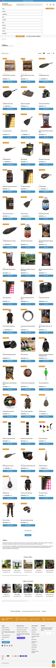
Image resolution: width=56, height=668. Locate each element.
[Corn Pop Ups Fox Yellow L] (28, 176)
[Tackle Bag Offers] (49, 564)
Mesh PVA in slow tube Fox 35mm (27, 438)
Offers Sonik (39, 594)
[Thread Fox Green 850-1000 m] (46, 93)
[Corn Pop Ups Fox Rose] (10, 287)
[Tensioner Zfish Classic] (46, 428)
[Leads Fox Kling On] (28, 121)
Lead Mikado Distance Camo (44, 75)
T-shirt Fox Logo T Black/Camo (26, 492)
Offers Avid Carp (50, 594)
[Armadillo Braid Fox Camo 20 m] (10, 401)
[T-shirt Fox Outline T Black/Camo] (10, 316)
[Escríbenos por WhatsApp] (53, 661)
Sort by (3, 53)
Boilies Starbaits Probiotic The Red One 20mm (46, 131)
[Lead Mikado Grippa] (46, 176)
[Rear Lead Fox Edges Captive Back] (28, 510)
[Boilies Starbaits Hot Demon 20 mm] (10, 259)
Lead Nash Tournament (43, 465)
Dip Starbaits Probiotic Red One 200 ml (10, 186)
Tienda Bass (34, 627)
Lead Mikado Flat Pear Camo (8, 103)
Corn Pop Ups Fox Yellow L (25, 186)
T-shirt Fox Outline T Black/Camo (9, 326)
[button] (53, 4)
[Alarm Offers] (17, 564)
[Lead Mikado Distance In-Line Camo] (10, 231)
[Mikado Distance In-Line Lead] (10, 456)
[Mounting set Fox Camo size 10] (46, 149)
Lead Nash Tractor (6, 492)
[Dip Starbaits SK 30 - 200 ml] (46, 203)
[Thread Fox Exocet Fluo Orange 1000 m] (28, 373)
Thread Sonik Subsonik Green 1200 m (9, 354)
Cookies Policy (34, 647)
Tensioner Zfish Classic (43, 438)
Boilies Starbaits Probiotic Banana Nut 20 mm (10, 383)
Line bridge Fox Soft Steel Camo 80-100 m (28, 327)
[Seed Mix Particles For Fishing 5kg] (10, 65)
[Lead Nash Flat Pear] (46, 401)
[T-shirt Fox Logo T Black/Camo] (28, 483)
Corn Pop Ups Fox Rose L (43, 492)
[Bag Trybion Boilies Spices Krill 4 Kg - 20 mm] (28, 287)
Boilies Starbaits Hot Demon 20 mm (9, 269)
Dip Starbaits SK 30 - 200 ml (44, 213)
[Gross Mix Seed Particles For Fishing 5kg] (28, 65)
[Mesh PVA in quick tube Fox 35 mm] (10, 428)
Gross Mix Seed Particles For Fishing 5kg (27, 76)
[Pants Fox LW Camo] (10, 510)
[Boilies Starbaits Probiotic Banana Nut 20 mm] (10, 373)
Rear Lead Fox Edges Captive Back (27, 520)
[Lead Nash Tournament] (46, 456)
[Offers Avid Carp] (49, 588)
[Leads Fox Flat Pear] (28, 203)
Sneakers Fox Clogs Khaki (25, 103)
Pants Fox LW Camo (6, 520)
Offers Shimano (28, 594)
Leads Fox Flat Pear (24, 213)
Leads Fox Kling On (24, 130)
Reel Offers (38, 570)
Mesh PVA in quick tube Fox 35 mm (9, 438)
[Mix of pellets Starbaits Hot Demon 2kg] (28, 456)
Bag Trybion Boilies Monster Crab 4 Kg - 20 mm (46, 270)
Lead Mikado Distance (7, 159)
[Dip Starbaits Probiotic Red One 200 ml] (10, 176)
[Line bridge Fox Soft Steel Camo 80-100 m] (28, 316)
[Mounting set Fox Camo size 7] (10, 203)
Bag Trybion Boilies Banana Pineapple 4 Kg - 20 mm (46, 241)
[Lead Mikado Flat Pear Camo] (10, 93)
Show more (28, 535)
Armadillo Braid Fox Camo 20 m (8, 411)
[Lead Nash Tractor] (10, 483)
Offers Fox (6, 594)
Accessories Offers (6, 570)
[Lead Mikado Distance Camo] (46, 65)
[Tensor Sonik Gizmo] (28, 344)
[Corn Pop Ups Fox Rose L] (46, 483)
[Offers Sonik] (38, 588)
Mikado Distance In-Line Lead (8, 465)
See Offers (44, 611)
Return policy (34, 639)
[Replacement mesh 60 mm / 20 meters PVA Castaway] (28, 259)
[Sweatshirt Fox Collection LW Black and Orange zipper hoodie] (46, 344)
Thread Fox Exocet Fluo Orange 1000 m (28, 382)
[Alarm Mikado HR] (28, 149)
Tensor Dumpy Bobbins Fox (44, 382)
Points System (34, 644)
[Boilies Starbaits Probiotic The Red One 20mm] (46, 121)
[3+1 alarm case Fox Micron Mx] (46, 287)
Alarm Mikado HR (24, 159)
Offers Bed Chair (28, 570)
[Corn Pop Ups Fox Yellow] (10, 121)
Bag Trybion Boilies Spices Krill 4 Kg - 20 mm (27, 298)
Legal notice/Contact (35, 634)
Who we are (34, 631)
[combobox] (29, 4)
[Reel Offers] (38, 564)
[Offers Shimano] (28, 588)
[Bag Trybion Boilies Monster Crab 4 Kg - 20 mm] (46, 259)
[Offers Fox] (6, 588)
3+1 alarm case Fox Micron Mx (44, 297)
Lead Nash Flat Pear (42, 411)
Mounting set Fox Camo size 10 (44, 159)
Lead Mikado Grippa (42, 186)
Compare (40, 53)
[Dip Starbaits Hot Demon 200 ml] (28, 231)
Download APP (34, 629)
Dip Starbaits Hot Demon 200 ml (26, 240)
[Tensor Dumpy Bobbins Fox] (46, 373)
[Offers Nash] (17, 588)
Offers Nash (17, 594)
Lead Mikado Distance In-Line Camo (9, 240)
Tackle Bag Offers (50, 570)
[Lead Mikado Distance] (10, 149)
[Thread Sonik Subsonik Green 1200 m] (10, 344)
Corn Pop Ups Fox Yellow (7, 130)
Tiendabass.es (5, 642)
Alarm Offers (17, 570)
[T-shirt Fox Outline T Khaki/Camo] (28, 401)
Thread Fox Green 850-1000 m (44, 103)
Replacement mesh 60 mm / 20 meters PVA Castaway (28, 270)
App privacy (34, 649)
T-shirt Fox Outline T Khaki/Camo (27, 411)
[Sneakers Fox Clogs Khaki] (28, 93)
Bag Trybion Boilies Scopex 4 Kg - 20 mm (45, 327)
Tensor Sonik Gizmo (24, 354)
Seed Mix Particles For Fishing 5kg (9, 75)
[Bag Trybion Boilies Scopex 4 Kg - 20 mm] (46, 316)
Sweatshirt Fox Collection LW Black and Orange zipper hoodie (46, 355)
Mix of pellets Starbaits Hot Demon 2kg (28, 465)
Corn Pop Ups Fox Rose (7, 297)
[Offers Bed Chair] (28, 564)
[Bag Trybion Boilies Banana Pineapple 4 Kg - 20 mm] (46, 231)
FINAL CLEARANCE (20, 36)
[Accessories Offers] (6, 564)
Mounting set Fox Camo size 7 (8, 213)
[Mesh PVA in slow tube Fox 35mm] (28, 428)
